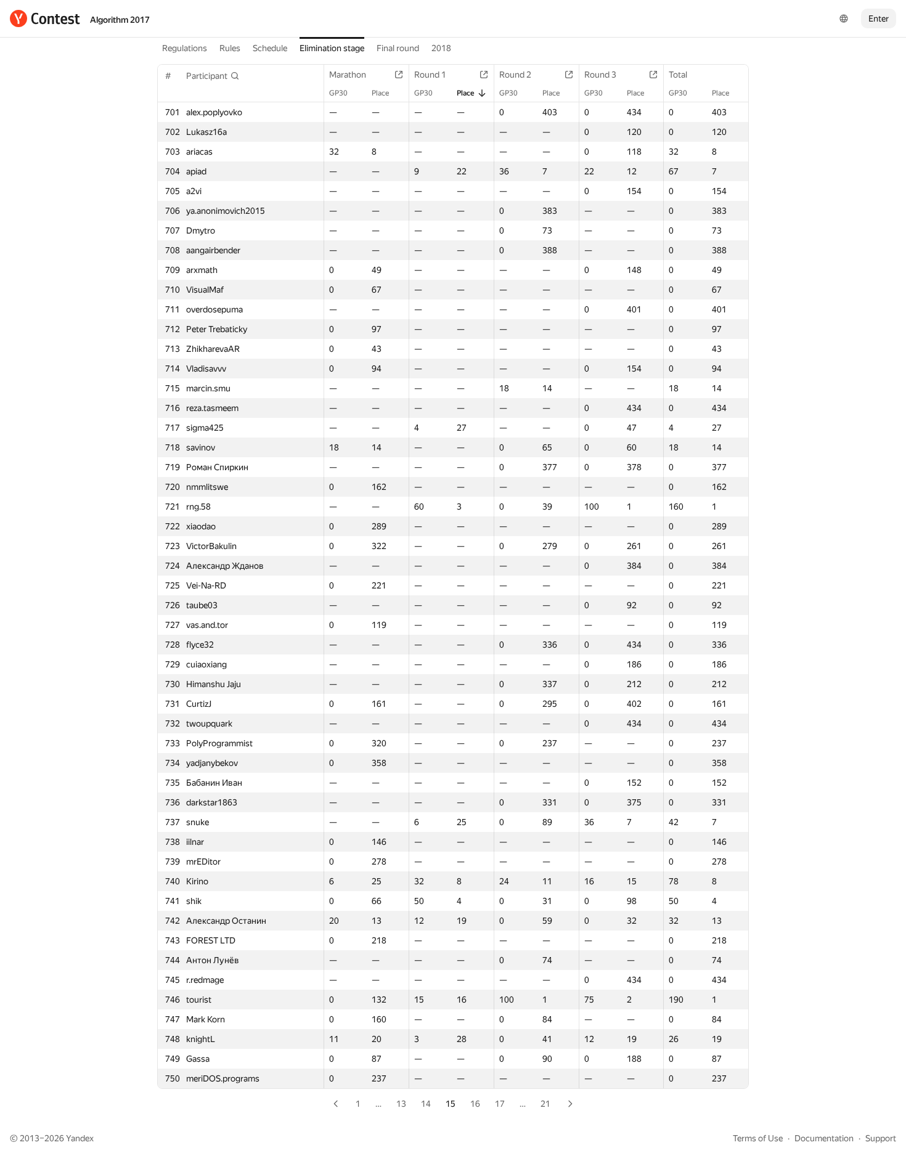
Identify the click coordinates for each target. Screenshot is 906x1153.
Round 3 (600, 74)
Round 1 (430, 74)
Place (380, 93)
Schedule (270, 48)
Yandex (80, 1138)
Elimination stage (332, 48)
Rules (229, 48)
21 (545, 1104)
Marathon (347, 74)
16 (475, 1104)
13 (401, 1104)
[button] (213, 76)
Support (880, 1138)
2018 (441, 48)
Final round (398, 48)
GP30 (338, 93)
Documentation (824, 1138)
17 (500, 1104)
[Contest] (45, 18)
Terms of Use (758, 1138)
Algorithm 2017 (120, 20)
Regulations (184, 48)
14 (426, 1104)
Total (678, 74)
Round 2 (515, 74)
